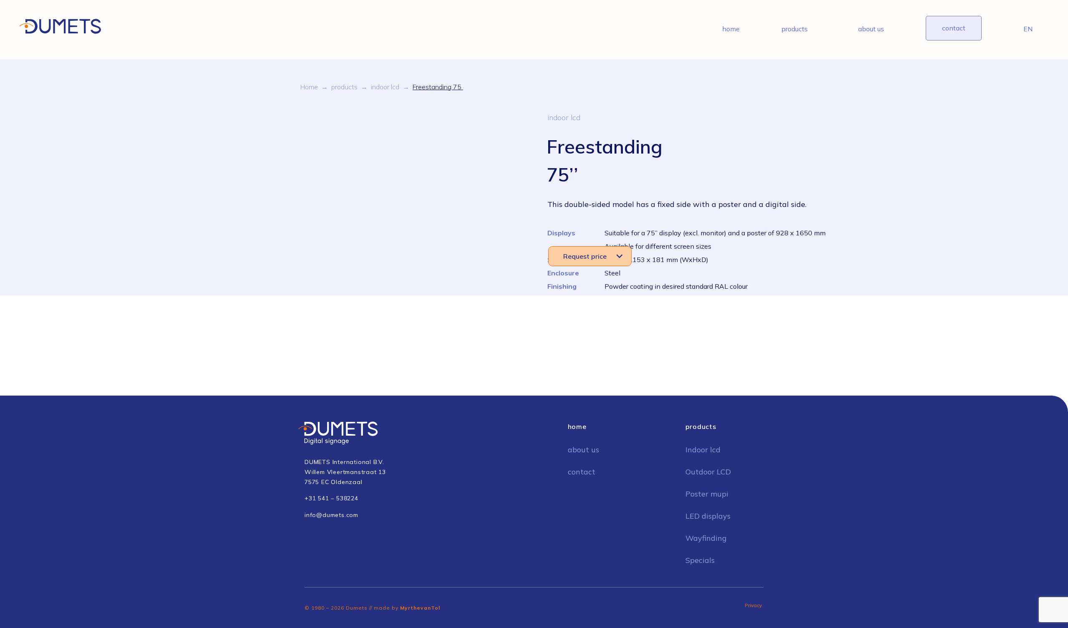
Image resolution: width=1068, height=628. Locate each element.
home (731, 29)
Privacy (753, 605)
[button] (590, 256)
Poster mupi (706, 494)
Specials (700, 560)
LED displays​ (707, 516)
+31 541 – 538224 (331, 498)
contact (953, 28)
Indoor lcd (702, 449)
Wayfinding (706, 538)
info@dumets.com (331, 515)
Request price (585, 256)
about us (871, 29)
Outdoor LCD (708, 472)
